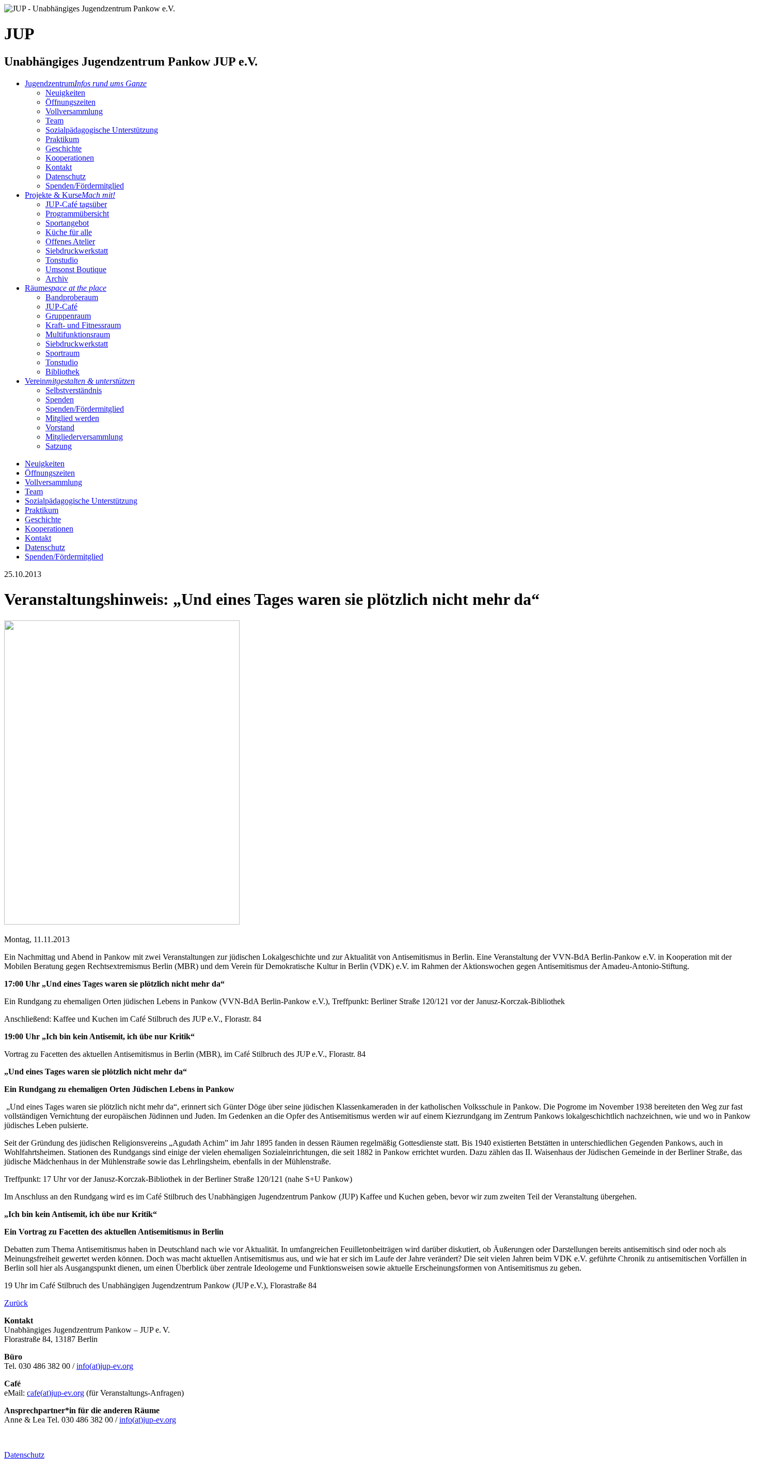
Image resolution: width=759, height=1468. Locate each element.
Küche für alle (68, 232)
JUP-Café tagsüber (76, 204)
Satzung (58, 446)
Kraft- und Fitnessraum (83, 325)
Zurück (16, 1303)
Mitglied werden (72, 418)
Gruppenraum (68, 315)
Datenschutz (65, 176)
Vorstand (59, 427)
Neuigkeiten (65, 92)
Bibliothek (62, 371)
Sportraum (62, 353)
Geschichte (63, 148)
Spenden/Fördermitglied (84, 185)
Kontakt (58, 167)
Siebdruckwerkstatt (76, 250)
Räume (65, 288)
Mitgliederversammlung (84, 436)
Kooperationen (69, 157)
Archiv (56, 278)
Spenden (59, 399)
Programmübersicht (77, 213)
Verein (80, 381)
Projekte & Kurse (70, 195)
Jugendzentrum (86, 83)
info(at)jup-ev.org (104, 1366)
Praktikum (62, 139)
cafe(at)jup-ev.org (55, 1392)
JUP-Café (61, 306)
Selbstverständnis (73, 390)
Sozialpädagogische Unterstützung (101, 130)
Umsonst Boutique (75, 269)
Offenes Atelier (70, 241)
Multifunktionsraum (77, 334)
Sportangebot (67, 222)
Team (54, 120)
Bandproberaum (71, 297)
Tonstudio (61, 260)
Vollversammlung (74, 111)
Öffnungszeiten (70, 102)
